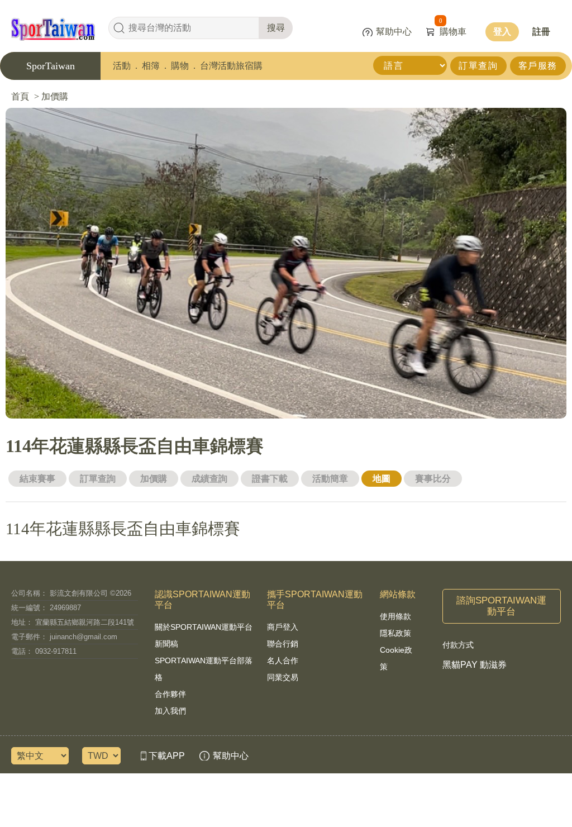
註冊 (541, 31)
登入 (502, 31)
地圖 (381, 478)
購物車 (452, 31)
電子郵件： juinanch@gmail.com (64, 637)
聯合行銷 (282, 643)
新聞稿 (166, 643)
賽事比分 (433, 478)
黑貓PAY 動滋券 (474, 664)
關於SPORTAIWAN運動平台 (203, 626)
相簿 (151, 65)
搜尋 (276, 27)
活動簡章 (330, 478)
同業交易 (282, 677)
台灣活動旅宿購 (231, 65)
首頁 (20, 96)
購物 (180, 65)
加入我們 (170, 710)
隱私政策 (395, 633)
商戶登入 (282, 626)
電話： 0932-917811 (44, 651)
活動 (122, 65)
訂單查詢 (478, 65)
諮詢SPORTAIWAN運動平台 (501, 606)
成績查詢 (209, 478)
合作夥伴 (170, 694)
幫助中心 (394, 31)
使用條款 (395, 616)
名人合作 (282, 660)
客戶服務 (537, 65)
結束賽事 (37, 478)
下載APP (167, 756)
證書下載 (270, 478)
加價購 (153, 478)
